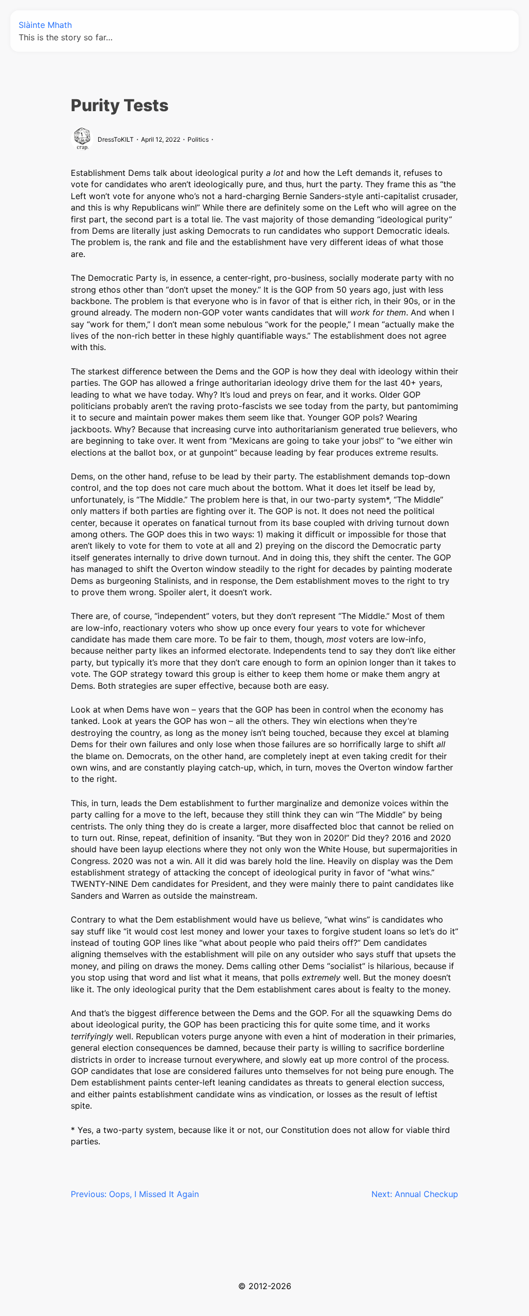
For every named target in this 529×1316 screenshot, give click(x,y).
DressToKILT (116, 139)
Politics (198, 139)
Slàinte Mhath (45, 25)
